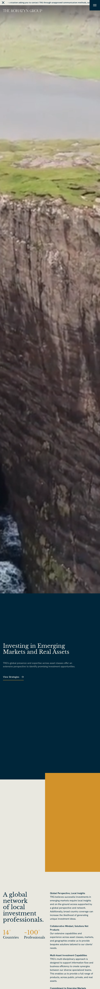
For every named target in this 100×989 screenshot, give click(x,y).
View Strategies (11, 676)
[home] (22, 10)
